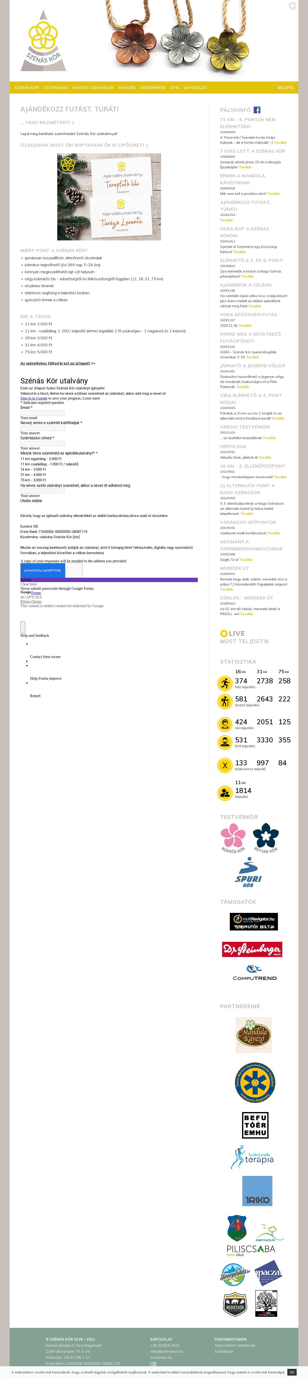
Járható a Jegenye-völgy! (252, 365)
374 (241, 681)
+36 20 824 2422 (164, 1345)
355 (284, 740)
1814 (243, 790)
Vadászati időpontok (248, 522)
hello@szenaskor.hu (166, 1351)
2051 (265, 722)
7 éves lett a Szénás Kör (252, 151)
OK (292, 1372)
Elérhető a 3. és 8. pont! (251, 260)
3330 (265, 740)
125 (284, 722)
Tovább (280, 142)
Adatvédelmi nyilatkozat (235, 1345)
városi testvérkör (245, 427)
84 (282, 763)
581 (241, 699)
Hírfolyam (233, 446)
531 (241, 740)
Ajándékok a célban (246, 285)
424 (241, 722)
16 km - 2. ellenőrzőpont (252, 466)
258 (284, 681)
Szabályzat (224, 1351)
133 (241, 763)
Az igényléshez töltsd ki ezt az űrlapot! (55, 363)
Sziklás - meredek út (247, 598)
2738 (265, 681)
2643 (265, 699)
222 (284, 699)
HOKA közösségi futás (249, 314)
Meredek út (235, 568)
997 (263, 763)
